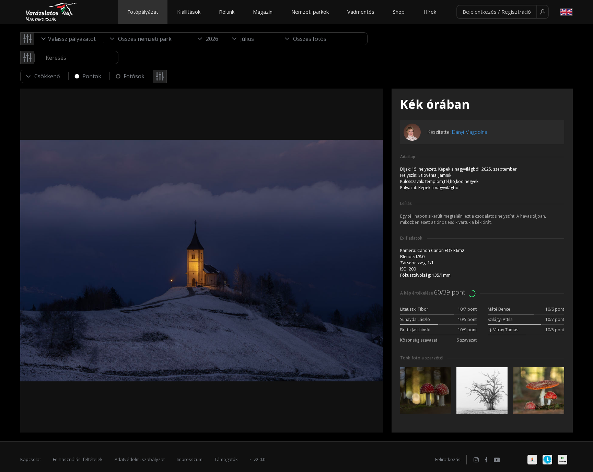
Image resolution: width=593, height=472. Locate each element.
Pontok (91, 76)
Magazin (262, 11)
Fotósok (134, 76)
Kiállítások (188, 11)
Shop (399, 11)
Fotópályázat (142, 11)
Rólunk (226, 11)
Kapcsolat (30, 459)
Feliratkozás (448, 459)
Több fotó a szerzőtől (421, 358)
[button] (502, 12)
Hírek (429, 11)
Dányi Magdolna (469, 132)
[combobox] (69, 39)
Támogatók (226, 459)
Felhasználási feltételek (78, 459)
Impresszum (189, 459)
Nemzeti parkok (310, 11)
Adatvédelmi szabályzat (140, 459)
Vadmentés (360, 11)
